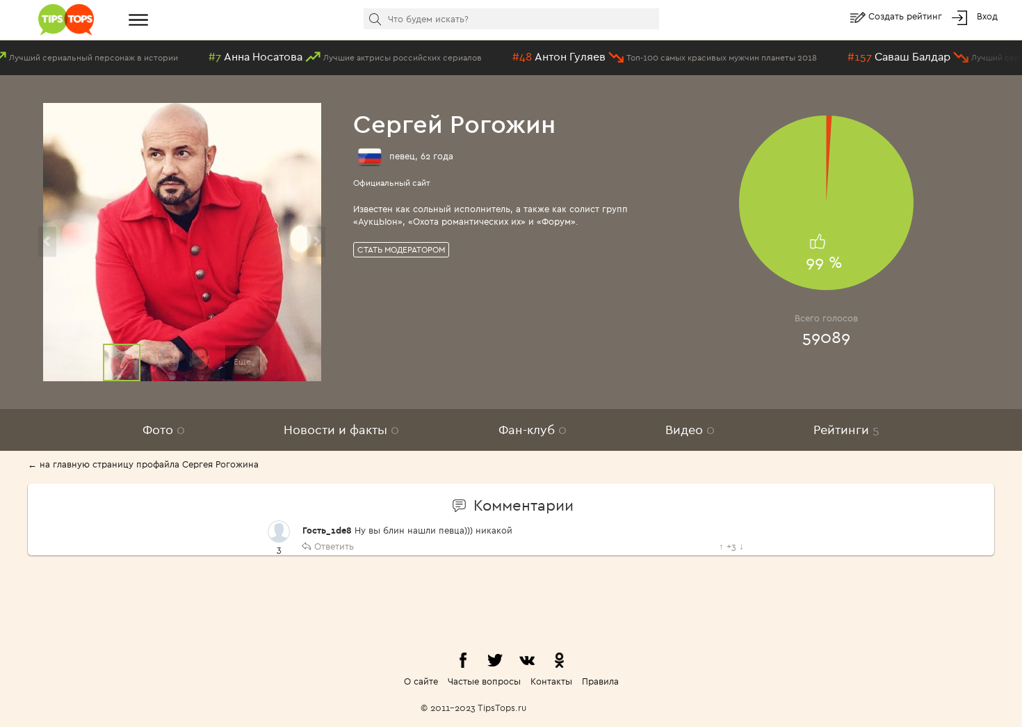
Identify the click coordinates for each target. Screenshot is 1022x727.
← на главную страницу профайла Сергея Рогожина (143, 464)
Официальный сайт (391, 182)
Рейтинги (846, 430)
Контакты (551, 681)
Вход (987, 16)
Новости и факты (341, 430)
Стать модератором (401, 249)
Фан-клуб (532, 430)
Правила (600, 681)
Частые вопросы (484, 681)
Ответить (334, 546)
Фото (164, 430)
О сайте (421, 681)
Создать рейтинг (906, 16)
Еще (242, 361)
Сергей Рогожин (454, 123)
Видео (690, 430)
